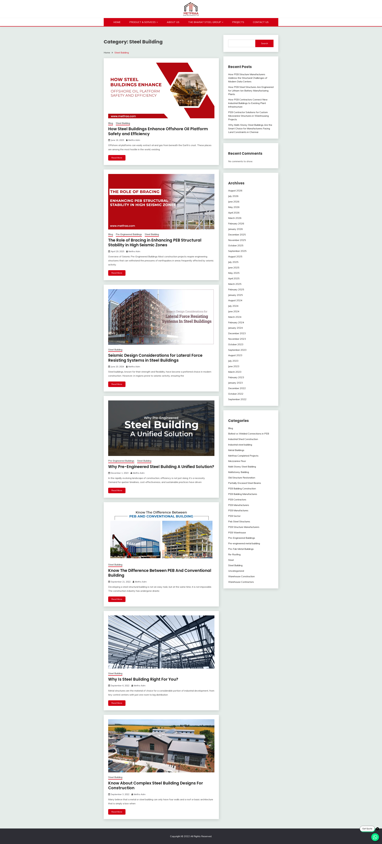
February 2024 (236, 322)
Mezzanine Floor (237, 461)
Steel (231, 559)
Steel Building (123, 123)
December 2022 (237, 388)
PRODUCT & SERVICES (142, 22)
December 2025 (237, 234)
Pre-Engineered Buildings (129, 234)
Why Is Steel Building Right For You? (143, 679)
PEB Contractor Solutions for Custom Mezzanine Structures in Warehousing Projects (248, 116)
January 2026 (235, 229)
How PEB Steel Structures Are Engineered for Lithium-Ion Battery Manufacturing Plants (251, 90)
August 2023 (235, 355)
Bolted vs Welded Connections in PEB (248, 433)
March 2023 (234, 371)
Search (264, 43)
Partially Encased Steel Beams (244, 482)
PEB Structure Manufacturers (243, 526)
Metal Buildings (236, 450)
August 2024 (235, 300)
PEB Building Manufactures (242, 493)
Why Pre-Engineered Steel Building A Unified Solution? (161, 466)
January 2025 (235, 294)
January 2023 (235, 382)
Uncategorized (236, 570)
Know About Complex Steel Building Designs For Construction (155, 785)
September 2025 (237, 250)
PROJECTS (238, 22)
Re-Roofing (234, 554)
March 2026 (234, 217)
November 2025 (237, 240)
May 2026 (233, 207)
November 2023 (237, 338)
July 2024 (233, 305)
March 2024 (234, 316)
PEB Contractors (237, 499)
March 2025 (234, 283)
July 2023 (233, 360)
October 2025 (235, 245)
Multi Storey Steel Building (242, 466)
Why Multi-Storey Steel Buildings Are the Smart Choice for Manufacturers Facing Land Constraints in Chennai (250, 128)
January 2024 (235, 327)
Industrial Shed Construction (243, 439)
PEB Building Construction (242, 488)
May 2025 (233, 272)
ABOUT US (173, 22)
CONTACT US (261, 22)
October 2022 (235, 393)
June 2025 (233, 267)
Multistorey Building (238, 472)
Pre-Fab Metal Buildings (241, 548)
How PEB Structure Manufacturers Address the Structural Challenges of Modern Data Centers (247, 78)
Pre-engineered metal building (244, 543)
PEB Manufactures (238, 510)
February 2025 (236, 289)
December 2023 (237, 333)
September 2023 (237, 349)
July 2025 (233, 261)
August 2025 (235, 256)
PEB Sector (234, 515)
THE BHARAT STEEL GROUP (204, 22)
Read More (116, 157)
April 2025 (233, 278)
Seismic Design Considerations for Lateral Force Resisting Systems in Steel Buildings (155, 358)
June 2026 (233, 201)
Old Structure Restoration (241, 477)
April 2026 (233, 212)
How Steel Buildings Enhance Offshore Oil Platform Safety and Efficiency (158, 131)
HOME (117, 22)
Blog (110, 123)
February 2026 (236, 223)
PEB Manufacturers (238, 505)
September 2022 (237, 399)
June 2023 (233, 366)
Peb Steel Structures (239, 521)
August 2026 (235, 190)
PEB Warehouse (237, 532)
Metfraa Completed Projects (243, 455)
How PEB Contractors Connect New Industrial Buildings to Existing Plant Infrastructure (248, 103)
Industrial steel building (240, 444)
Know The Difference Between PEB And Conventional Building (159, 573)
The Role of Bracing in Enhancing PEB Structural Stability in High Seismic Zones (154, 243)
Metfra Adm (134, 140)
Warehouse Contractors (241, 581)
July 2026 (233, 196)
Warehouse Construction (241, 576)
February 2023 (236, 377)
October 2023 (235, 344)
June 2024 (233, 311)
